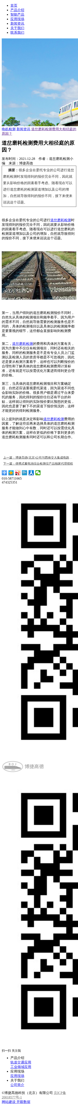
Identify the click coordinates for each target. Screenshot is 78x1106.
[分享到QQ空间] (11, 472)
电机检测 (9, 129)
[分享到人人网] (31, 472)
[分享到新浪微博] (18, 472)
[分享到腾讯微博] (24, 472)
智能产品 (17, 14)
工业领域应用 (20, 1067)
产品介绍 (17, 10)
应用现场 (17, 19)
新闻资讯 (17, 23)
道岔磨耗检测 (60, 220)
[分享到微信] (38, 472)
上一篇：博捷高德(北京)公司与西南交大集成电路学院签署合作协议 (39, 457)
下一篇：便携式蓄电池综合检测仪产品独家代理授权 (38, 463)
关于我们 (17, 28)
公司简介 (17, 1085)
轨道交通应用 (20, 1062)
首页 (13, 5)
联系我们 (17, 32)
